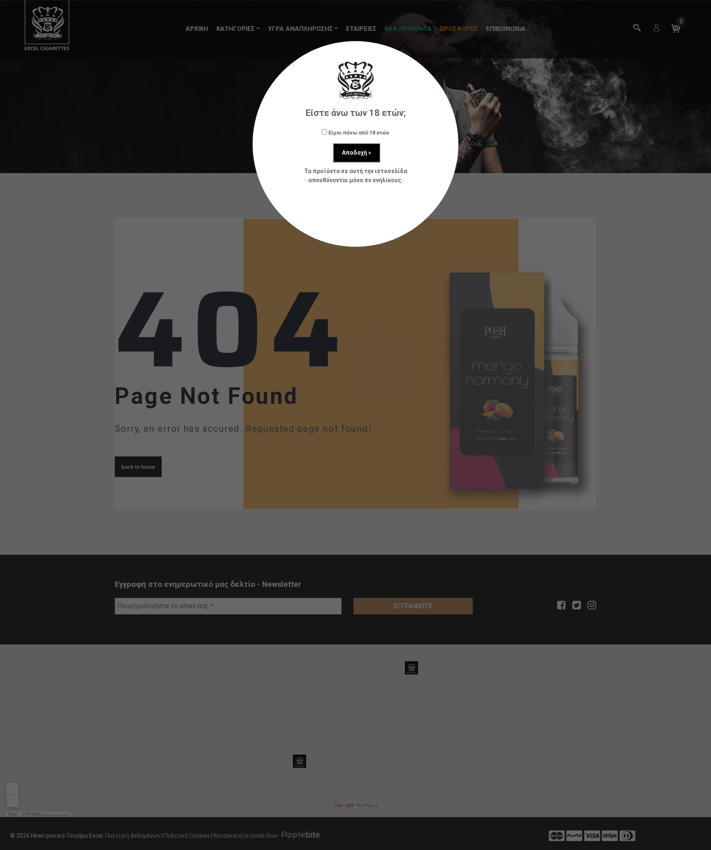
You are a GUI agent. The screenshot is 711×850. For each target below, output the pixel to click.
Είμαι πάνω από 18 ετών (358, 133)
